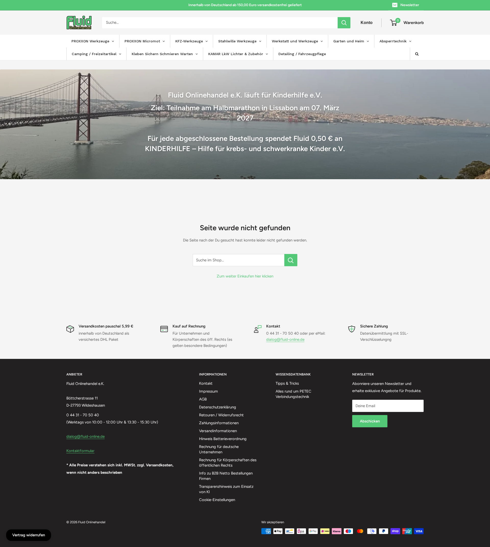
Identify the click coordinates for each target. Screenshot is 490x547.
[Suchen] (344, 22)
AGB (203, 399)
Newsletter (409, 5)
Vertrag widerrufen (28, 535)
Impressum (208, 391)
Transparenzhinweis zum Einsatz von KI (226, 489)
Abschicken (370, 421)
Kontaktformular (80, 450)
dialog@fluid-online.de (285, 339)
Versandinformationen (218, 431)
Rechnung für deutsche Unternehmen (219, 449)
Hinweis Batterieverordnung (223, 438)
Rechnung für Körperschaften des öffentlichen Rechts (227, 463)
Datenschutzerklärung (217, 407)
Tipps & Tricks (287, 383)
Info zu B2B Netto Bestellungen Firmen (226, 476)
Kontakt (206, 383)
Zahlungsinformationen (219, 423)
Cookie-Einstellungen (217, 499)
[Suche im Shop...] (290, 260)
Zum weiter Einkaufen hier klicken (245, 276)
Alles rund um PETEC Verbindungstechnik (293, 394)
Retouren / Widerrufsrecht (221, 415)
